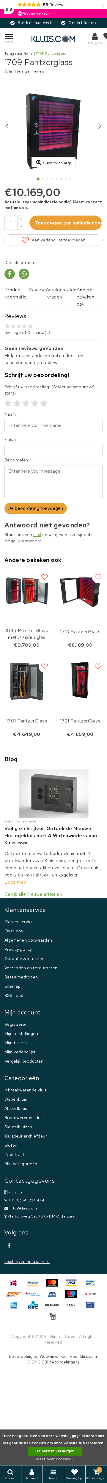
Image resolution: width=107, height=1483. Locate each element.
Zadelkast (14, 1154)
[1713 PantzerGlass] (80, 590)
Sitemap (12, 986)
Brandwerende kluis (24, 1117)
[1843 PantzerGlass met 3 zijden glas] (26, 590)
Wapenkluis (15, 1099)
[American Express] (15, 1308)
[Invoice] (53, 1319)
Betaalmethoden (21, 977)
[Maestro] (73, 1297)
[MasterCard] (54, 1286)
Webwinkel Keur (54, 1356)
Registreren (16, 1024)
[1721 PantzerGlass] (80, 680)
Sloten (11, 1145)
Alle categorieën (20, 1163)
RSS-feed (13, 995)
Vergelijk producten (23, 1061)
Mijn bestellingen (21, 1033)
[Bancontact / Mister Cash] (92, 1286)
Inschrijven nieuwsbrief (27, 1261)
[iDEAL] (15, 1286)
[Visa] (73, 1286)
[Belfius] (92, 1297)
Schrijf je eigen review (24, 71)
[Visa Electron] (54, 1297)
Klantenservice (19, 921)
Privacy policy (18, 949)
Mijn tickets (15, 1042)
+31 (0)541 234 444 (25, 1200)
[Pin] (92, 1308)
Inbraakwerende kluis (25, 1090)
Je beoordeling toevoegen (35, 508)
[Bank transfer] (73, 1308)
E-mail (10, 439)
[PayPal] (35, 1286)
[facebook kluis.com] (8, 1246)
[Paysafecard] (35, 1297)
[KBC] (35, 1308)
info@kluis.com (23, 1208)
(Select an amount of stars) (49, 390)
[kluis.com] (53, 38)
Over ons (13, 931)
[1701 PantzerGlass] (26, 680)
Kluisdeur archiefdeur (25, 1136)
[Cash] (54, 1308)
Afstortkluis (15, 1108)
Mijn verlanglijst (19, 1052)
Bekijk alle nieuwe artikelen (33, 894)
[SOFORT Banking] (15, 1297)
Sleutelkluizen (18, 1126)
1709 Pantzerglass (51, 53)
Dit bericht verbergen (54, 1451)
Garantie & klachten (24, 958)
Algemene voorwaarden (28, 940)
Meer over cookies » (54, 1459)
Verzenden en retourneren (31, 967)
